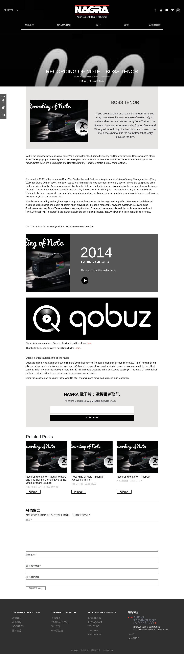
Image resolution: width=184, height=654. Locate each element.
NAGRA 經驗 (64, 24)
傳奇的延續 (57, 630)
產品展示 (29, 24)
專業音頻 (16, 622)
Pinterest (172, 10)
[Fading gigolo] (48, 263)
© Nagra (74, 650)
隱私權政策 (95, 650)
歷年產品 (16, 630)
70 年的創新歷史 (59, 622)
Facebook (155, 10)
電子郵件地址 (33, 566)
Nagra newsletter (178, 10)
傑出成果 (56, 618)
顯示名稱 (31, 555)
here (89, 343)
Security (18, 626)
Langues (133, 638)
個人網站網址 (33, 577)
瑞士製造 (56, 626)
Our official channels (102, 612)
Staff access (108, 650)
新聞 (126, 24)
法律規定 (84, 650)
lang (131, 634)
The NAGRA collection (26, 612)
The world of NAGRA (64, 612)
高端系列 (16, 618)
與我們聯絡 (154, 24)
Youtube (167, 10)
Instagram (161, 10)
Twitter (93, 630)
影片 (98, 24)
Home (76, 77)
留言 (29, 520)
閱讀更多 (33, 491)
